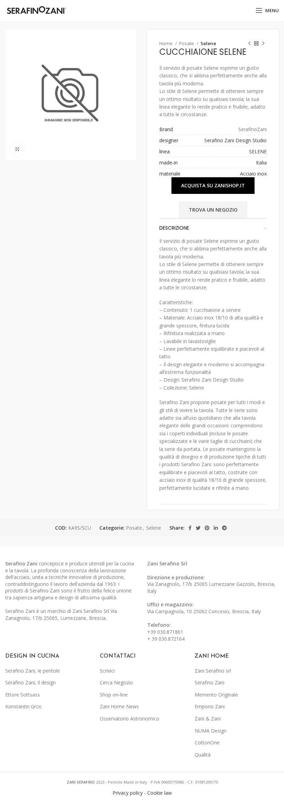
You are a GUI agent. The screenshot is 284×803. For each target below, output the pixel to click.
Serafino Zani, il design (30, 682)
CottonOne (207, 742)
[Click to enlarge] (17, 149)
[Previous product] (249, 43)
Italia (261, 162)
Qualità (203, 754)
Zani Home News (119, 706)
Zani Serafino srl (213, 670)
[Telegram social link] (224, 527)
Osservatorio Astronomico (129, 718)
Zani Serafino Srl (167, 563)
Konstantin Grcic (23, 706)
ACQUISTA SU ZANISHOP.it (213, 185)
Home (166, 43)
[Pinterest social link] (207, 527)
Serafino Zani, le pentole (32, 670)
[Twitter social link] (198, 527)
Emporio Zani (210, 706)
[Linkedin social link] (216, 527)
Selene (208, 43)
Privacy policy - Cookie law (142, 792)
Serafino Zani (209, 682)
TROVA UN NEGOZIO (213, 209)
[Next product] (263, 43)
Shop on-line (114, 694)
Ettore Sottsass (22, 694)
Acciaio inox (253, 173)
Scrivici (107, 670)
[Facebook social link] (190, 527)
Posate (187, 43)
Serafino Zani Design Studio (235, 140)
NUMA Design (211, 730)
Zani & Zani (208, 718)
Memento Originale (216, 694)
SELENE (258, 151)
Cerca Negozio (116, 682)
